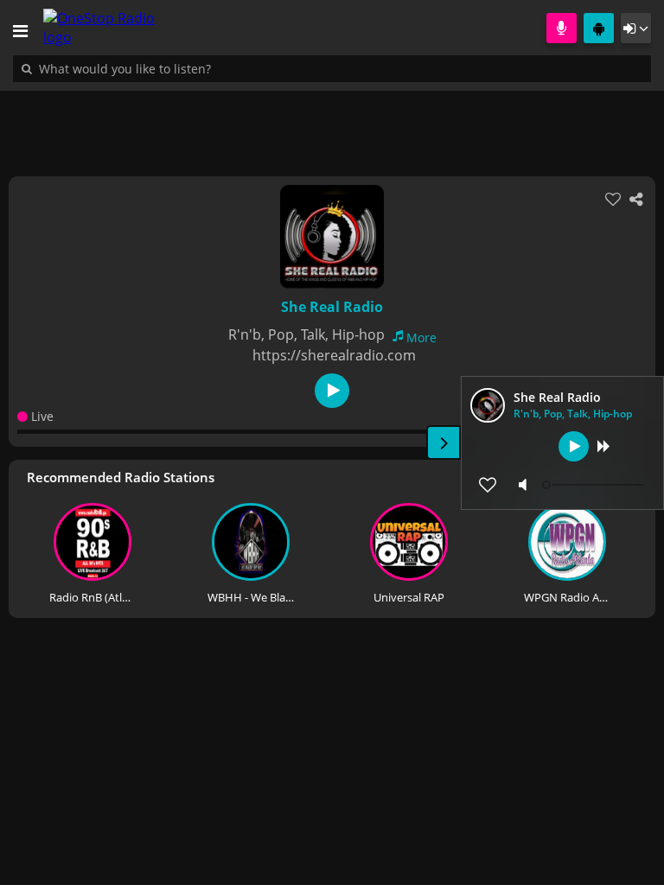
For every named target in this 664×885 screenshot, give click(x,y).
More (421, 337)
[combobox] (177, 68)
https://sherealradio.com (334, 355)
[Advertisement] (332, 124)
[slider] (595, 485)
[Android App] (599, 28)
